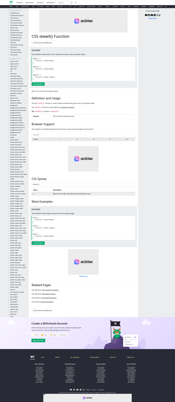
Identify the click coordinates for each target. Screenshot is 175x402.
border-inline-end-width (17, 223)
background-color (15, 115)
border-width (14, 287)
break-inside (14, 307)
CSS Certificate (131, 368)
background (14, 105)
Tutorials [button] (19, 2)
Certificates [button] (50, 2)
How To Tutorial (39, 371)
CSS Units (13, 42)
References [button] (29, 2)
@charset (13, 314)
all (11, 71)
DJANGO (136, 6)
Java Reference (70, 379)
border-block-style (16, 164)
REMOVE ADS (83, 276)
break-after (13, 302)
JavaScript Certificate (131, 370)
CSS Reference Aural (16, 33)
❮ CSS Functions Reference (42, 43)
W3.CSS (60, 6)
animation (13, 74)
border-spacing (15, 262)
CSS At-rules (14, 28)
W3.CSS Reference (70, 374)
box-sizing (13, 299)
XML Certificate (131, 382)
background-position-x (17, 125)
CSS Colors (13, 47)
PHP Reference (70, 376)
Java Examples (100, 379)
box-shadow (14, 297)
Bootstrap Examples (100, 376)
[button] (71, 2)
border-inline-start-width (18, 233)
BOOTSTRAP (91, 6)
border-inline (14, 211)
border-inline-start (16, 226)
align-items (14, 66)
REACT (100, 6)
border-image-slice (16, 203)
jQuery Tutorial (39, 382)
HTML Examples (100, 367)
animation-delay (15, 76)
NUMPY (143, 6)
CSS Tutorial (39, 368)
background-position (16, 122)
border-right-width (16, 260)
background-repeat (16, 130)
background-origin (16, 120)
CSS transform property (50, 290)
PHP (53, 6)
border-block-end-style (17, 150)
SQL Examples (101, 372)
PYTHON (40, 6)
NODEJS (160, 6)
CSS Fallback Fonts (16, 37)
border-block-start (16, 154)
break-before (14, 304)
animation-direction (16, 78)
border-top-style (15, 282)
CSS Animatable (15, 40)
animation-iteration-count (18, 86)
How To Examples (101, 371)
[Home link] (11, 2)
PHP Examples (100, 378)
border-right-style (16, 257)
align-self (13, 69)
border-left (13, 240)
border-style (14, 270)
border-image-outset (17, 198)
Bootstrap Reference (70, 375)
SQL (33, 6)
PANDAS (151, 6)
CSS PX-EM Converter (16, 45)
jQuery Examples (101, 382)
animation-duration (16, 81)
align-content (14, 64)
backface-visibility (16, 103)
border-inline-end (15, 216)
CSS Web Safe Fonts (16, 35)
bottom (12, 289)
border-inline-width (16, 238)
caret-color (13, 312)
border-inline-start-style (18, 230)
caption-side (14, 309)
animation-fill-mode (16, 83)
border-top (13, 272)
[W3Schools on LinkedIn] (149, 15)
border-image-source (17, 206)
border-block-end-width (17, 152)
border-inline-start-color (18, 228)
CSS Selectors (14, 18)
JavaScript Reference (70, 370)
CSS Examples (101, 368)
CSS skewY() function (49, 298)
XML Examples (101, 380)
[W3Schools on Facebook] (155, 15)
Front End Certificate (131, 371)
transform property (67, 107)
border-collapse (15, 186)
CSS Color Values (15, 50)
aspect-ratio (14, 98)
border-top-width (15, 285)
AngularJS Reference (70, 380)
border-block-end (15, 145)
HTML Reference (70, 367)
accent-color (14, 61)
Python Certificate (131, 374)
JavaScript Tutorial (39, 370)
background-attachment (18, 108)
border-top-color (15, 275)
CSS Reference (14, 13)
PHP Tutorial (39, 378)
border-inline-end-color (17, 218)
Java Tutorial (39, 379)
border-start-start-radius (18, 267)
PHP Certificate (131, 375)
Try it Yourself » (38, 84)
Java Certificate (131, 378)
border (12, 137)
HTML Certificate (131, 367)
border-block (14, 140)
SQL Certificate (131, 372)
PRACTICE (113, 357)
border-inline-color (16, 213)
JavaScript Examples (101, 370)
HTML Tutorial (39, 367)
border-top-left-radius (17, 277)
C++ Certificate (131, 379)
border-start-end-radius (17, 265)
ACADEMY (101, 390)
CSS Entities (14, 55)
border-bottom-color (17, 172)
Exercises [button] (40, 2)
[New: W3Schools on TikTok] (160, 15)
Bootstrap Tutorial (39, 376)
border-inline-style (16, 235)
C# (75, 6)
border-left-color (15, 243)
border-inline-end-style (17, 221)
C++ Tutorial (39, 380)
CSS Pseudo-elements (17, 25)
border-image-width (16, 208)
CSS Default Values (16, 52)
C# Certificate (131, 380)
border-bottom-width (17, 184)
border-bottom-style (17, 181)
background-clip (15, 113)
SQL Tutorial (39, 372)
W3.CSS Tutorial (39, 375)
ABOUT (94, 390)
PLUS (42, 357)
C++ (70, 6)
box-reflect (13, 294)
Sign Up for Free (38, 340)
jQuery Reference (70, 382)
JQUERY (115, 6)
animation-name (15, 88)
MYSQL (107, 6)
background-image (16, 118)
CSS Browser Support (16, 15)
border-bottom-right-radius (17, 178)
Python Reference (70, 372)
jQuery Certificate (131, 376)
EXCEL (123, 6)
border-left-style (15, 245)
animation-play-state (17, 91)
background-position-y (17, 127)
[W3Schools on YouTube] (146, 15)
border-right (14, 253)
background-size (15, 132)
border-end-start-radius (17, 194)
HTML (11, 6)
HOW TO (81, 6)
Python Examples (101, 374)
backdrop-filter (15, 100)
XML (129, 6)
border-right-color (16, 255)
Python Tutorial (39, 374)
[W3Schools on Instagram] (157, 15)
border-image (14, 196)
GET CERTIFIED (74, 357)
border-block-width (16, 167)
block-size (13, 135)
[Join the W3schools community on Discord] (151, 15)
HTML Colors (70, 378)
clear (11, 317)
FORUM (88, 390)
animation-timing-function (16, 94)
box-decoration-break (17, 292)
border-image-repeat (17, 201)
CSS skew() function (49, 294)
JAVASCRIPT (25, 6)
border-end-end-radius (17, 191)
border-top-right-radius (17, 280)
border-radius (14, 250)
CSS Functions (14, 30)
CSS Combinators (15, 20)
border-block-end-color (17, 147)
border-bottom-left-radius (18, 174)
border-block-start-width (18, 162)
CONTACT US (130, 357)
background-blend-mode (18, 110)
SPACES (57, 357)
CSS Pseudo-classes (16, 23)
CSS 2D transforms (46, 302)
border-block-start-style (18, 159)
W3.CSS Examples (101, 375)
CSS (17, 6)
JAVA (47, 6)
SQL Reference (70, 371)
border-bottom (15, 169)
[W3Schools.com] (32, 358)
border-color (14, 189)
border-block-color (16, 142)
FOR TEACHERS (94, 357)
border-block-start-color (18, 157)
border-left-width (15, 248)
